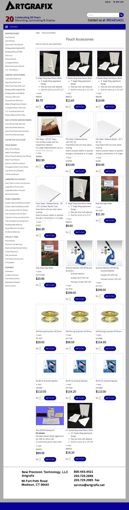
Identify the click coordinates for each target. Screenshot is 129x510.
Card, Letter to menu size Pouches (17, 183)
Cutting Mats (9, 262)
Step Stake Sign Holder (44, 268)
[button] (64, 494)
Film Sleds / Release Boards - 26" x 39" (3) (109, 140)
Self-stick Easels (11, 255)
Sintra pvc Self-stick (12, 97)
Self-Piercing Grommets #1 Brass (49, 331)
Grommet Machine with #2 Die (107, 268)
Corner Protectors (11, 251)
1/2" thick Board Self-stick (14, 111)
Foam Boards (10, 37)
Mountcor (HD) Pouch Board (15, 163)
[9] (110, 63)
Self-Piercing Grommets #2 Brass (79, 331)
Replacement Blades (12, 282)
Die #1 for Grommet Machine (76, 381)
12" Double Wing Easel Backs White (79, 430)
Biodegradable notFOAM (13, 52)
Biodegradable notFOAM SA (14, 93)
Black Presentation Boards (14, 66)
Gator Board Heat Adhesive (14, 127)
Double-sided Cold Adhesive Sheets (17, 203)
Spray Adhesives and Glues (14, 228)
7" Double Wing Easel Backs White (79, 78)
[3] (80, 189)
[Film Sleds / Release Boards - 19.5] (80, 124)
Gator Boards (10, 41)
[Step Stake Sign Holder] (50, 253)
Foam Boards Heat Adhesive (15, 124)
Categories (14, 27)
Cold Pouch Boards (12, 174)
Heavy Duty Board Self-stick (15, 86)
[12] (80, 415)
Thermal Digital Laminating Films (17, 221)
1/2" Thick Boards (11, 70)
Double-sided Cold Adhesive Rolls (17, 206)
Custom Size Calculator (15, 139)
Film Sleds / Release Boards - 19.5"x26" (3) (77, 140)
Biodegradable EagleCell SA (15, 89)
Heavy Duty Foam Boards (14, 44)
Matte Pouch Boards (12, 152)
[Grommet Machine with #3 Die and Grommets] (80, 253)
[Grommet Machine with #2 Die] (110, 253)
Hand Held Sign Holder (104, 203)
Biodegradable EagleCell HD (15, 48)
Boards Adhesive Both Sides (15, 115)
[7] (80, 63)
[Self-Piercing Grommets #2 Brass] (80, 317)
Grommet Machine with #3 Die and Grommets (79, 269)
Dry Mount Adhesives (12, 232)
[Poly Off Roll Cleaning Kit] (50, 415)
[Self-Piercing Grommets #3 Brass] (110, 317)
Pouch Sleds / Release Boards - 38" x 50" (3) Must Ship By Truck (49, 205)
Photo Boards (10, 241)
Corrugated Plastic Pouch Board (16, 167)
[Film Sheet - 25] (50, 124)
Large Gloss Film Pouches (14, 187)
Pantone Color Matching (13, 244)
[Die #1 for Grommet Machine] (80, 366)
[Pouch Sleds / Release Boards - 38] (50, 189)
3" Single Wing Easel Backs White (78, 203)
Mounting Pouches (12, 194)
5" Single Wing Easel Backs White (49, 78)
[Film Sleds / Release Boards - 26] (110, 124)
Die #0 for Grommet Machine (47, 381)
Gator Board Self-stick (13, 82)
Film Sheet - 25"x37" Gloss (46, 139)
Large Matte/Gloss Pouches (15, 190)
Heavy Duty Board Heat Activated (17, 131)
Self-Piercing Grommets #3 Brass (109, 331)
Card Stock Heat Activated (14, 135)
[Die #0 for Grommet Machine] (50, 366)
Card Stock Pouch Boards (14, 170)
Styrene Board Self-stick (14, 100)
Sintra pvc (8, 55)
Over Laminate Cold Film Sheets (16, 210)
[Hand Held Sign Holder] (110, 189)
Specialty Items (11, 237)
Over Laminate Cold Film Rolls (15, 214)
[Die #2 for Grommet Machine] (110, 366)
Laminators (9, 271)
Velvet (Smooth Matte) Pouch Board (18, 156)
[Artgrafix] (30, 19)
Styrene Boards (10, 59)
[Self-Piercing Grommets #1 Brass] (50, 317)
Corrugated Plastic (12, 63)
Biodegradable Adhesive (13, 224)
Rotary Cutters (10, 286)
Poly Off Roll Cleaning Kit (45, 430)
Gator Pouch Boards (12, 160)
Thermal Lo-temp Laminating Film (17, 217)
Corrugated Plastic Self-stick (15, 108)
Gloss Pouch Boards (12, 149)
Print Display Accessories (14, 259)
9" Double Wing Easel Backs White (109, 78)
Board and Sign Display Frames (16, 248)
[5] (50, 63)
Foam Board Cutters (12, 278)
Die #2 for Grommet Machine (106, 381)
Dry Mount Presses (12, 275)
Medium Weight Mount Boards (15, 104)
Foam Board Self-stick (13, 79)
